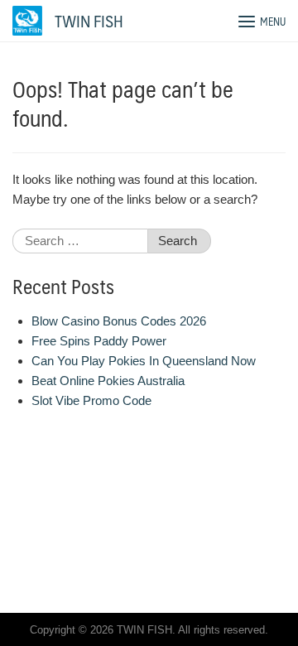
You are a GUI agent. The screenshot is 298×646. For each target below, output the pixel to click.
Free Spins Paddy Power (98, 341)
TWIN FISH (89, 21)
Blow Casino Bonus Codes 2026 (118, 321)
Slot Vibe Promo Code (91, 400)
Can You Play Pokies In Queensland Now (143, 361)
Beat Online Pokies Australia (108, 381)
